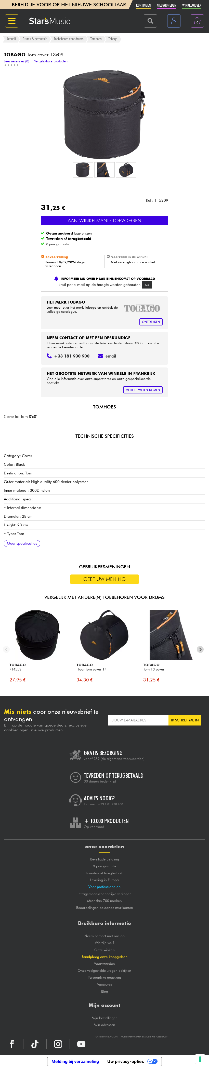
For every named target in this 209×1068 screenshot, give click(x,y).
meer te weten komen (143, 390)
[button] (83, 169)
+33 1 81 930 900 (110, 804)
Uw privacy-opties (125, 1061)
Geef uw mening (104, 579)
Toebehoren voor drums (69, 39)
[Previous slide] (6, 649)
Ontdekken (151, 322)
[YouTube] (81, 1044)
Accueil (11, 39)
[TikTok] (34, 1044)
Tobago (112, 39)
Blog (104, 991)
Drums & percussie (35, 39)
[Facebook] (11, 1044)
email (111, 356)
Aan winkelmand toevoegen (104, 220)
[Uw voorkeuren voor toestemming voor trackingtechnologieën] (200, 1059)
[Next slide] (200, 649)
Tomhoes (96, 39)
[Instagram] (58, 1044)
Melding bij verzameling (75, 1061)
